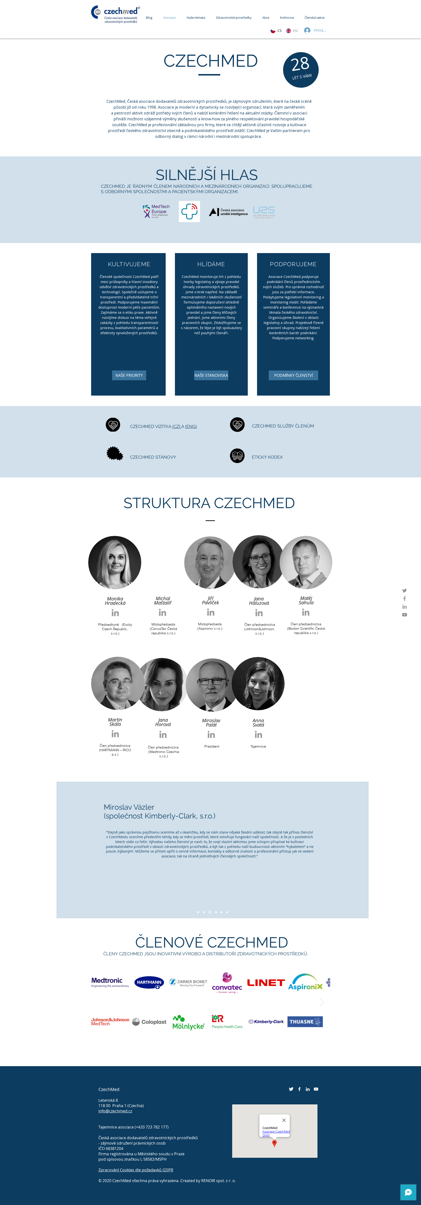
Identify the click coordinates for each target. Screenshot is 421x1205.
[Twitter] (405, 591)
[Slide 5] (215, 912)
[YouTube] (405, 615)
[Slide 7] (209, 912)
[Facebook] (405, 599)
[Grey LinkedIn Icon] (115, 612)
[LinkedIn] (405, 607)
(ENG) (191, 426)
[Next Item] (322, 1002)
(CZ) (176, 426)
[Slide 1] (204, 912)
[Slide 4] (221, 912)
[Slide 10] (198, 912)
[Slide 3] (227, 912)
